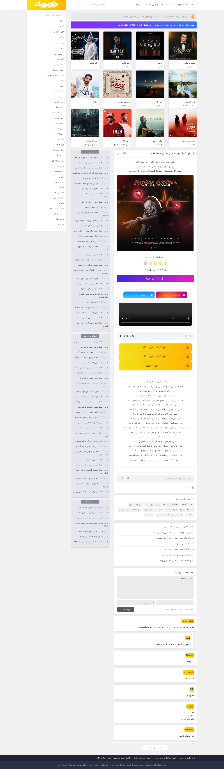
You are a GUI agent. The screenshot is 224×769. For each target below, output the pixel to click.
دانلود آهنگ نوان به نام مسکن (96, 362)
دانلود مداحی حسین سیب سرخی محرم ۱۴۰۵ (90, 518)
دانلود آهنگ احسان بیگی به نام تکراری (92, 283)
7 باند (62, 48)
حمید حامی (59, 219)
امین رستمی (59, 128)
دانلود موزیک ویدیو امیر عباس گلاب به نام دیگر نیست (91, 296)
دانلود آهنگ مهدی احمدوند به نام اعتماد (92, 407)
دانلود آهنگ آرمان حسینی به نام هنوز (93, 236)
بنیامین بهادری (58, 160)
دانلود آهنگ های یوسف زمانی (130, 509)
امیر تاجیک (59, 107)
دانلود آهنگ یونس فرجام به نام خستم (93, 265)
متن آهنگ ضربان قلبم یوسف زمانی (169, 514)
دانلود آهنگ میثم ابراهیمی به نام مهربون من (90, 491)
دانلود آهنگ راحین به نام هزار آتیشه (93, 225)
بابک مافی (60, 155)
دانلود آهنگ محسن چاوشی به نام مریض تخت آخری (92, 453)
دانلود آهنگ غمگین (122, 758)
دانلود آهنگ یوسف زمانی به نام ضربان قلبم (171, 153)
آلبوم (62, 26)
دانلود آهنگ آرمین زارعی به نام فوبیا (94, 378)
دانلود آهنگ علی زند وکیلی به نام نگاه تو (92, 446)
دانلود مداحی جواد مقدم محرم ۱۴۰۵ (94, 536)
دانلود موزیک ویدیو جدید (165, 758)
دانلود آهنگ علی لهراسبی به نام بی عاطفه (92, 465)
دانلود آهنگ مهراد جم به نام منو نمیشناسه (91, 391)
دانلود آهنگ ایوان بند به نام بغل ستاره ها (91, 157)
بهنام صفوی (59, 171)
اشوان (61, 86)
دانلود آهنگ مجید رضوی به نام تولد (94, 427)
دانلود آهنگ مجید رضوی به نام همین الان (91, 367)
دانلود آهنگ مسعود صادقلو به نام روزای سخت (92, 385)
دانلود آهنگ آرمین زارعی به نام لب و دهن (91, 412)
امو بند (61, 96)
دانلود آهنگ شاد (171, 509)
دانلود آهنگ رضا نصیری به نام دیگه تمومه (91, 220)
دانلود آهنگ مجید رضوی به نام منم (94, 347)
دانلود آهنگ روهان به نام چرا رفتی (94, 202)
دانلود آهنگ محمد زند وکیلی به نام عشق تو (91, 260)
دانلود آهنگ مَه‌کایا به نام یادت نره (95, 188)
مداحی (61, 37)
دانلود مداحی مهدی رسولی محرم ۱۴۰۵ (93, 531)
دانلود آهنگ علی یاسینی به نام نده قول (92, 352)
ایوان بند (60, 139)
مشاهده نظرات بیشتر (155, 747)
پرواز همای (59, 182)
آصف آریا (60, 64)
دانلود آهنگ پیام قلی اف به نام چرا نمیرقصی (90, 173)
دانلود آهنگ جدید (186, 4)
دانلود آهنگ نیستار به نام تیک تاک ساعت (91, 307)
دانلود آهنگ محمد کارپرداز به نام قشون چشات (93, 248)
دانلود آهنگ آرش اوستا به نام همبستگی (92, 312)
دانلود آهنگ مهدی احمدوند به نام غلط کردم (91, 341)
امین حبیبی (59, 123)
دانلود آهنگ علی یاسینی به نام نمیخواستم (91, 401)
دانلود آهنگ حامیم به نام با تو (96, 302)
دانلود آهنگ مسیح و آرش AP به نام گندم (92, 373)
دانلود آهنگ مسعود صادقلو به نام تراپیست (91, 441)
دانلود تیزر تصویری (155, 365)
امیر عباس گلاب (57, 112)
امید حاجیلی (59, 102)
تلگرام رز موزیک (139, 295)
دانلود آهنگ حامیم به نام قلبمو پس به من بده (91, 434)
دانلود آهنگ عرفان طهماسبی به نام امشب (92, 396)
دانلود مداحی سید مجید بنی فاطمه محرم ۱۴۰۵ (92, 525)
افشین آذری (59, 91)
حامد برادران (59, 192)
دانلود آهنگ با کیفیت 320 (154, 347)
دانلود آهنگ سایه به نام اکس (96, 207)
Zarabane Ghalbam (170, 504)
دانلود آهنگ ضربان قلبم (153, 509)
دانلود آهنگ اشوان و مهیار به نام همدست (91, 417)
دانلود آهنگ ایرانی (135, 504)
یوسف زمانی (149, 514)
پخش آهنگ (152, 4)
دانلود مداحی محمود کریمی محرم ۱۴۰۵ (93, 512)
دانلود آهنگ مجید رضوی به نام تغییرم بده (91, 478)
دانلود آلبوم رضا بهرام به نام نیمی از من (93, 422)
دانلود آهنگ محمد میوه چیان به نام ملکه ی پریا (91, 195)
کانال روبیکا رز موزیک (155, 278)
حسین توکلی (58, 214)
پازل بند (61, 176)
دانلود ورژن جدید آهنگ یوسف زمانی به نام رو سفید (91, 272)
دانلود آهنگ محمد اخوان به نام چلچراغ (92, 317)
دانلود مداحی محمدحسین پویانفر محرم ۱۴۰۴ (90, 541)
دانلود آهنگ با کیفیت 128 (154, 356)
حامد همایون (58, 198)
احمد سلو (60, 80)
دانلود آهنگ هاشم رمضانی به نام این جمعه (91, 288)
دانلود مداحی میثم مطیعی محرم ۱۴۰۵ (93, 507)
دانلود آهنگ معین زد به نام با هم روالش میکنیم (92, 485)
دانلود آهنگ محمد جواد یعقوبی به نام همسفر (93, 214)
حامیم (61, 203)
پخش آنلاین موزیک (152, 504)
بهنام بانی (60, 166)
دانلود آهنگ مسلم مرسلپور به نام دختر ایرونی (90, 168)
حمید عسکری (58, 224)
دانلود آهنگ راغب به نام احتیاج (95, 178)
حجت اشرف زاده (57, 208)
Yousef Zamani (187, 504)
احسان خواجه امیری (55, 75)
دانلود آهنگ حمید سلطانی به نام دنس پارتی (90, 231)
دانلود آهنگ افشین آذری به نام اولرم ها (92, 254)
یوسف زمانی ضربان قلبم (154, 460)
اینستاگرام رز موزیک (172, 295)
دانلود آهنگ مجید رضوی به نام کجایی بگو (91, 357)
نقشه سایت (167, 4)
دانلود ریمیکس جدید (143, 758)
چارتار (61, 187)
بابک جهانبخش (58, 150)
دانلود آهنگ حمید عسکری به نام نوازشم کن (91, 162)
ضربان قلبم (189, 514)
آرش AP (60, 134)
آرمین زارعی (59, 54)
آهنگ (189, 487)
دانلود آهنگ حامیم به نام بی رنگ (95, 459)
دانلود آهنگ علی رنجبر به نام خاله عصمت (92, 241)
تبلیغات (138, 4)
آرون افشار (59, 59)
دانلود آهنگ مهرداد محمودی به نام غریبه (92, 278)
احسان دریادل (58, 70)
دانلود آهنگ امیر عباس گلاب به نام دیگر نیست (92, 325)
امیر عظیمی (59, 118)
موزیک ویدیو (58, 31)
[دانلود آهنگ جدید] (46, 5)
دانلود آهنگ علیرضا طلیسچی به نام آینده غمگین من (92, 472)
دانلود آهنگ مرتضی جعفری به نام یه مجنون (90, 183)
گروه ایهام (60, 144)
